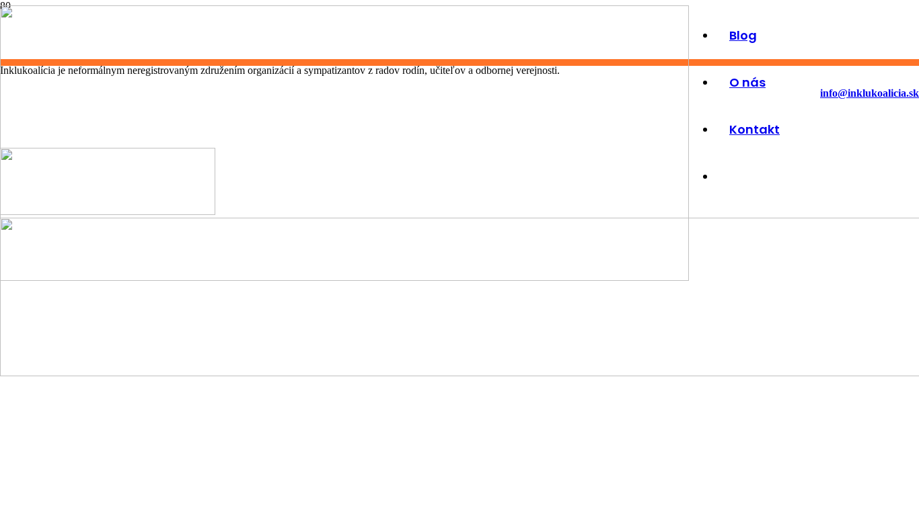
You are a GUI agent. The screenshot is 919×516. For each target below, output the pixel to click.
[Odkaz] (344, 277)
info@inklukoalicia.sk (869, 93)
